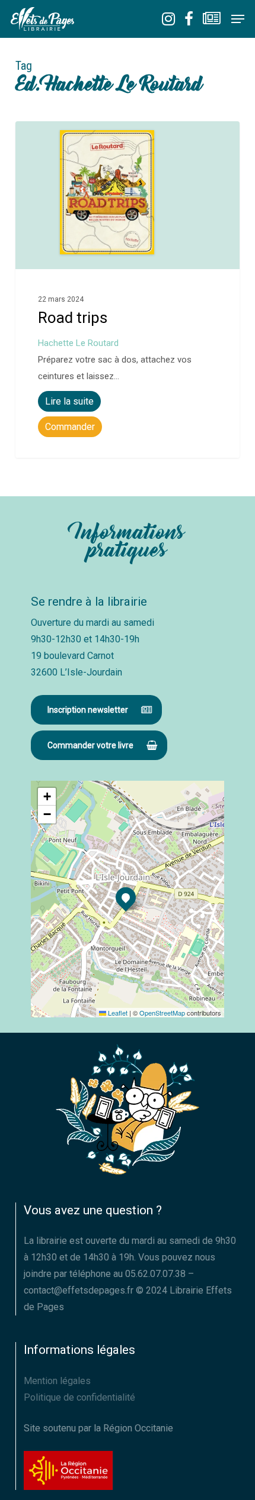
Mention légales (57, 1380)
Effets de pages (65, 135)
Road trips (72, 317)
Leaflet (117, 1012)
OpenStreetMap (162, 1012)
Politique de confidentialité (79, 1397)
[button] (237, 19)
